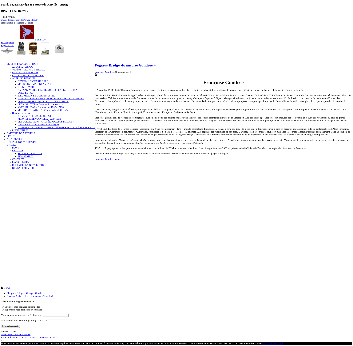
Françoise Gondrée (104, 71)
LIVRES (11, 136)
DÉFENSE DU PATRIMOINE (22, 142)
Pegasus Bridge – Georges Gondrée (25, 293)
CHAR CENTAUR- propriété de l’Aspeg (38, 124)
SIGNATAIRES (26, 156)
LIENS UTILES (20, 130)
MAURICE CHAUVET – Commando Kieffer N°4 (43, 110)
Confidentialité (46, 337)
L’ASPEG (12, 144)
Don (3, 337)
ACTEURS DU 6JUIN (23, 78)
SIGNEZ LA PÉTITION (30, 153)
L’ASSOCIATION (21, 162)
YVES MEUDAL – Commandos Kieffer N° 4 (41, 107)
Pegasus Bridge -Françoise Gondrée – (125, 65)
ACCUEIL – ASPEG (22, 66)
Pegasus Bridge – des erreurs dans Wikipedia (29, 296)
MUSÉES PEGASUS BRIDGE (22, 63)
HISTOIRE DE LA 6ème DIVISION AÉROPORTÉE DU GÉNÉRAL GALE (56, 127)
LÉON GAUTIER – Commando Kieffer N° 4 (40, 104)
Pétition (12, 337)
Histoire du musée (21, 113)
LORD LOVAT (25, 92)
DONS (15, 147)
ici (263, 343)
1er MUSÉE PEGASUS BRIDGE (35, 116)
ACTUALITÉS (14, 139)
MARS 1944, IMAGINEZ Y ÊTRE (35, 84)
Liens (33, 337)
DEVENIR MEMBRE (23, 168)
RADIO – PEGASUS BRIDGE (28, 75)
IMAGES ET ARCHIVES (25, 72)
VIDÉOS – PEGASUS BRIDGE (28, 69)
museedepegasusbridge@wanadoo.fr (19, 19)
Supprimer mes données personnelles (23, 309)
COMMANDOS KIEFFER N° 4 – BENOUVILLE (43, 101)
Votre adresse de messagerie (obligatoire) (22, 315)
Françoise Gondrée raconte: (108, 159)
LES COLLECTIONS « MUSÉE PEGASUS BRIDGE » (46, 121)
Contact (23, 337)
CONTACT (18, 159)
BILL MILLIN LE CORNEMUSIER (36, 95)
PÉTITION (17, 150)
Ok (266, 343)
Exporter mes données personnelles (22, 306)
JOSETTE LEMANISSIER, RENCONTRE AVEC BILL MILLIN (51, 98)
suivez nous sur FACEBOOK (15, 334)
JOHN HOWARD (27, 87)
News (7, 287)
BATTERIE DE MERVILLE (21, 133)
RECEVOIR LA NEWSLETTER (28, 165)
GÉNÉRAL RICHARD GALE (33, 81)
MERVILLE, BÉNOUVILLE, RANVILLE (39, 118)
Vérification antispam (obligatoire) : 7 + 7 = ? (24, 320)
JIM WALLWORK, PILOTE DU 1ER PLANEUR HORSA (47, 89)
